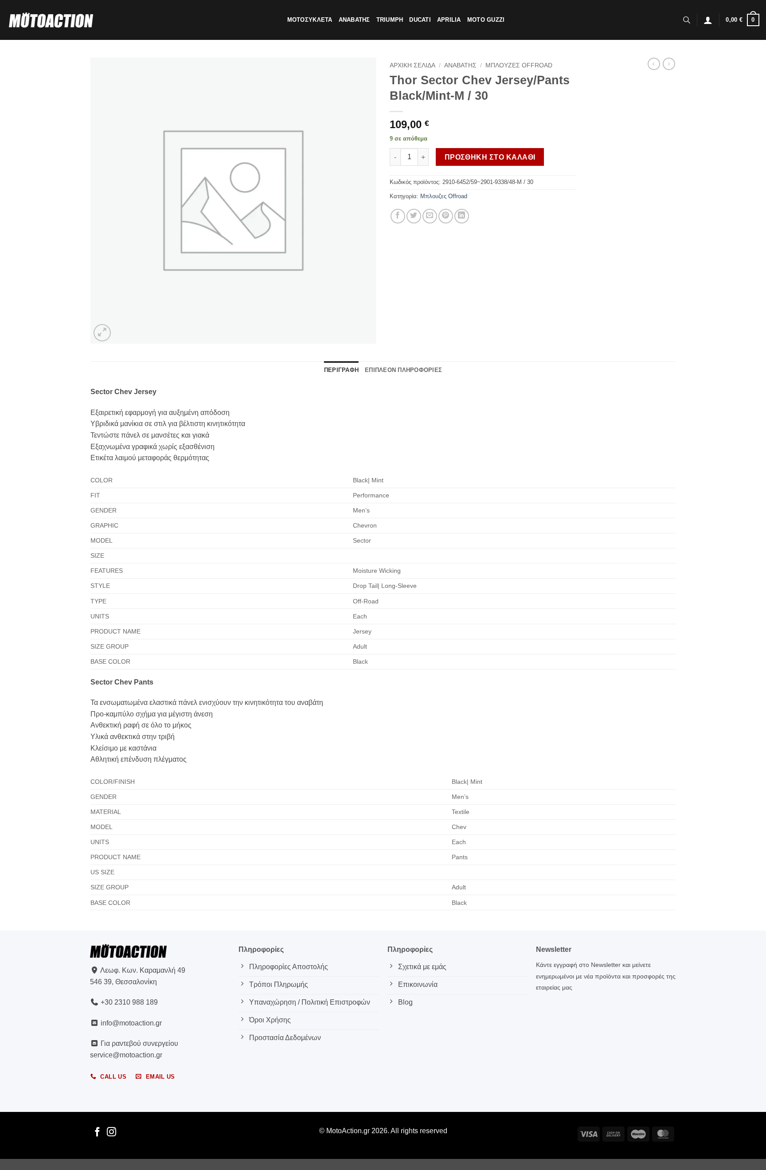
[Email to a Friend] (429, 216)
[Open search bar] (686, 20)
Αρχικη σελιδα (412, 65)
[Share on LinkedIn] (461, 216)
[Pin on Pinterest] (445, 216)
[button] (707, 20)
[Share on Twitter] (413, 216)
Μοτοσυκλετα (309, 19)
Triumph (389, 19)
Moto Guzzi (486, 19)
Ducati (420, 19)
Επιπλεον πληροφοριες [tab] (403, 370)
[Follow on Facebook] (97, 1132)
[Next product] (654, 64)
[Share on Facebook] (398, 216)
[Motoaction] (51, 20)
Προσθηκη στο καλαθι (490, 157)
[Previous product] (669, 64)
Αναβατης (354, 19)
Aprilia (449, 19)
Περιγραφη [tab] (341, 370)
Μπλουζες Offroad (518, 65)
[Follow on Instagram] (111, 1132)
